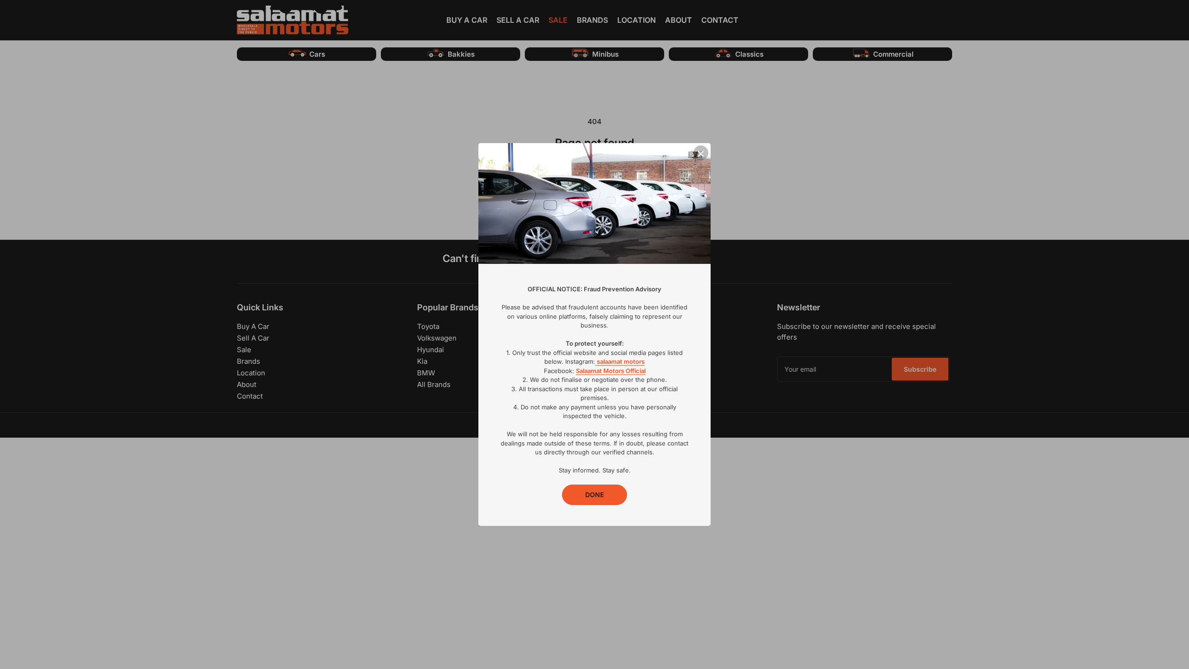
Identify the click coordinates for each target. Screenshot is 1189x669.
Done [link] (594, 494)
